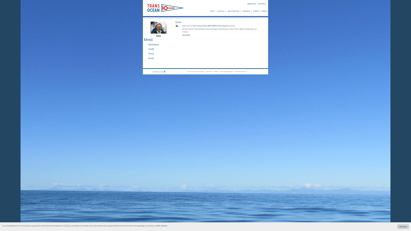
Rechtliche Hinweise (240, 71)
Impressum (209, 71)
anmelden (262, 4)
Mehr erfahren (161, 226)
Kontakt (216, 71)
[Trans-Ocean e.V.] (165, 8)
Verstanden (403, 226)
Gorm (184, 26)
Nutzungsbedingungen (226, 71)
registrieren (251, 4)
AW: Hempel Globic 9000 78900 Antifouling (209, 26)
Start (212, 11)
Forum (255, 11)
